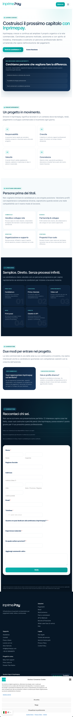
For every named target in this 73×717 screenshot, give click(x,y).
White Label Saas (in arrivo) (46, 623)
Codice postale (10, 496)
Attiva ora (60, 4)
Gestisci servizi (7, 694)
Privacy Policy (38, 714)
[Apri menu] (68, 4)
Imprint (45, 714)
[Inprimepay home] (12, 4)
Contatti (5, 637)
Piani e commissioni (44, 615)
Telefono (9, 510)
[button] (70, 679)
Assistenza (6, 634)
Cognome (28, 458)
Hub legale (41, 634)
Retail (39, 609)
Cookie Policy (30, 714)
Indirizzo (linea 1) (11, 480)
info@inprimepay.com (9, 648)
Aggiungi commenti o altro (15, 551)
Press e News (7, 640)
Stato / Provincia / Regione (33, 488)
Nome (7, 458)
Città (7, 488)
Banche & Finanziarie (44, 620)
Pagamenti (41, 607)
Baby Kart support (8, 660)
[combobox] (8, 515)
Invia (36, 570)
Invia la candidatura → (13, 50)
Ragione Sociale (12, 462)
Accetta (36, 700)
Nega (36, 705)
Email (8, 500)
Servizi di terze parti (44, 640)
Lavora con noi (7, 643)
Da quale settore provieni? (16, 541)
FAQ (39, 626)
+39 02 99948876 (9, 651)
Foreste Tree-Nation (9, 665)
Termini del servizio (44, 637)
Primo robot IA (7, 662)
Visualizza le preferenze (36, 710)
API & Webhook (42, 618)
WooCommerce (42, 612)
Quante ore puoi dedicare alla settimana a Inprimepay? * (27, 521)
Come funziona (32, 50)
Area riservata (7, 646)
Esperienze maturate (14, 531)
